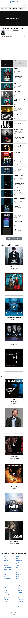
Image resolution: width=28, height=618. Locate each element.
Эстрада (15, 8)
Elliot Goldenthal (15, 30)
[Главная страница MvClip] (14, 2)
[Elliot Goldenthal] (3, 32)
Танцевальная (22, 8)
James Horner (14, 456)
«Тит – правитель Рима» (14, 317)
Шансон (9, 8)
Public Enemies (13, 32)
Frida (14, 292)
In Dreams (14, 368)
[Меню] (2, 2)
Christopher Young (14, 484)
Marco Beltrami (14, 541)
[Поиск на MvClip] (25, 5)
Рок (5, 8)
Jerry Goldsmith (14, 399)
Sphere (14, 342)
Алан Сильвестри (14, 513)
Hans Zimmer (14, 428)
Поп (2, 8)
